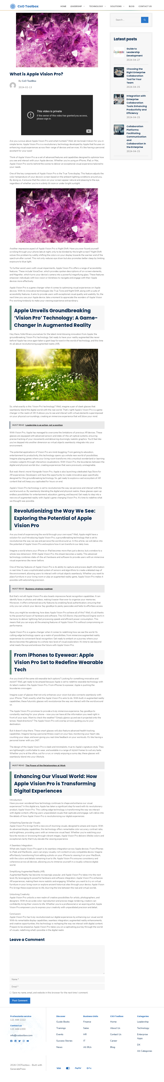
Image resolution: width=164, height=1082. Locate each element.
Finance (87, 1021)
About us (115, 1028)
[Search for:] (127, 20)
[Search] (144, 20)
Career (113, 1040)
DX (138, 1044)
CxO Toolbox (28, 6)
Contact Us (145, 6)
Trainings (61, 1028)
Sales (86, 1028)
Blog (131, 6)
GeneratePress (18, 1069)
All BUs (87, 1047)
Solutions (116, 6)
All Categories (144, 1051)
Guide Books (63, 1021)
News (59, 1047)
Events (59, 1034)
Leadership (76, 6)
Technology (96, 6)
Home (63, 6)
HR (85, 1034)
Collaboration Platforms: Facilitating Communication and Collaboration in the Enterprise (136, 137)
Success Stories (64, 1040)
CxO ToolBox (29, 80)
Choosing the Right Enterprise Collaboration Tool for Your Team (136, 75)
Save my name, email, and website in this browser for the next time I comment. (50, 992)
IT (84, 1040)
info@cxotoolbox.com (21, 1035)
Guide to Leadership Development (135, 52)
